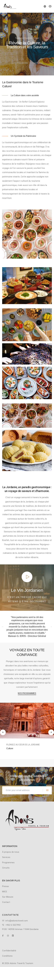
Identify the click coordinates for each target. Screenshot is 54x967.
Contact (6, 902)
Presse (5, 886)
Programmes (22, 63)
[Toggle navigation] (50, 6)
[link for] (12, 63)
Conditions (7, 956)
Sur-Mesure (12, 751)
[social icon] (4, 935)
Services (6, 857)
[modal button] (27, 577)
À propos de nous (10, 852)
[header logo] (9, 6)
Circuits (6, 867)
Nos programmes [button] (27, 693)
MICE (4, 891)
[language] (44, 6)
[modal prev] (3, 732)
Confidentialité (9, 950)
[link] (27, 720)
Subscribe (47, 790)
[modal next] (51, 732)
